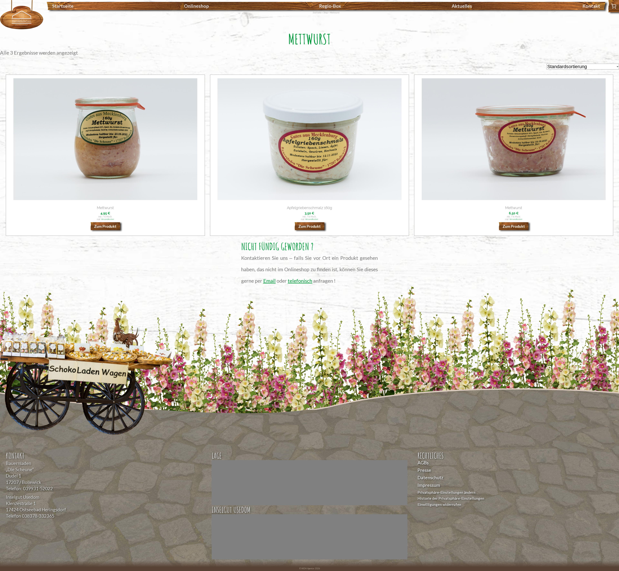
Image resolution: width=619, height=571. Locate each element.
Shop (325, 12)
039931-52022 (38, 488)
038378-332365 (38, 516)
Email (269, 281)
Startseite (63, 6)
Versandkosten (107, 219)
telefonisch (300, 281)
